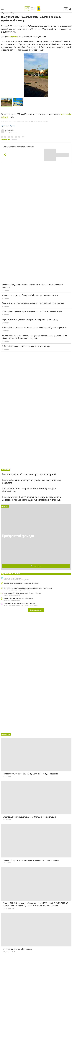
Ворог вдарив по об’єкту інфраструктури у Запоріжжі (29, 474)
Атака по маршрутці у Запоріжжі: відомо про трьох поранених (30, 295)
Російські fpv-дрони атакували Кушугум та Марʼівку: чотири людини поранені (32, 285)
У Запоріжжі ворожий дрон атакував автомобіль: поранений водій (32, 311)
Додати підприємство (36, 610)
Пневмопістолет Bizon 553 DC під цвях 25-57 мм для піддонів (30, 774)
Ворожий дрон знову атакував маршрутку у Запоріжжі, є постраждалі (33, 303)
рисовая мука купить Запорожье (17, 949)
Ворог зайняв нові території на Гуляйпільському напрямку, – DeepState (32, 481)
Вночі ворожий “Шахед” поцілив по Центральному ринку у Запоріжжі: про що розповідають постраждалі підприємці (31, 498)
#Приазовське (5, 126)
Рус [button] (66, 9)
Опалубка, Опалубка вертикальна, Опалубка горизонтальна (29, 817)
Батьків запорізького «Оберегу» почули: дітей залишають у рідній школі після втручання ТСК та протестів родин (34, 336)
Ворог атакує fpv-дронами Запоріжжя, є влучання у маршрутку (30, 319)
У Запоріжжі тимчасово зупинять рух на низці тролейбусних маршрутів (34, 327)
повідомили (12, 36)
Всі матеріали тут (36, 566)
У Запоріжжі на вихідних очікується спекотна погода (26, 346)
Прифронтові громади (18, 536)
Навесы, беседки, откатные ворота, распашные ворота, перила (31, 860)
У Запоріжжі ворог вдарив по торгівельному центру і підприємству (29, 490)
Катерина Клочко (9, 130)
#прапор (12, 126)
